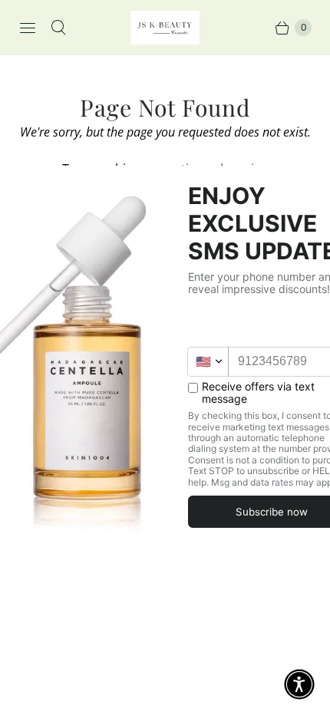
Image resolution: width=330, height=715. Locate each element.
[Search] (58, 27)
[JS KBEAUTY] (165, 27)
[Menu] (27, 27)
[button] (299, 684)
